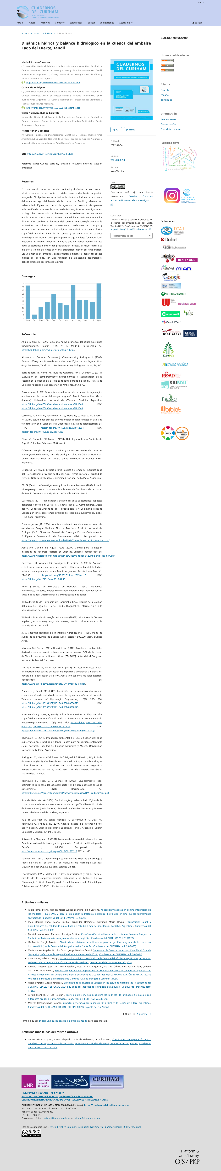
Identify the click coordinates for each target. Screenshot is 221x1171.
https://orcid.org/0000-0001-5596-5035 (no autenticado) (53, 107)
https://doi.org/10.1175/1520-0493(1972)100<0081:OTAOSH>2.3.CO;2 (58, 730)
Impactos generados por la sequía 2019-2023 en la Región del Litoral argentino (106, 1002)
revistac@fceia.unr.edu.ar (56, 1118)
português (166, 99)
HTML (132, 129)
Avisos (32, 22)
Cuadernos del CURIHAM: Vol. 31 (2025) (112, 938)
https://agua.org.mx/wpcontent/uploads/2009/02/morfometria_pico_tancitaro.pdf (65, 540)
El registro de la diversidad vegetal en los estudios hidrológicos (99, 982)
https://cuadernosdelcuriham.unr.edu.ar (106, 1105)
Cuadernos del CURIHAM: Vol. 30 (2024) (120, 954)
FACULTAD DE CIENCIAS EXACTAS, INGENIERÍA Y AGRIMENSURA (57, 1096)
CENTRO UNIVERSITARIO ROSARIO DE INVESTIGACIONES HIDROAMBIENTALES (65, 1099)
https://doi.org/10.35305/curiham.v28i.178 (50, 153)
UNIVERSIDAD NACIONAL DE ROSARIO (43, 1093)
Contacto (60, 22)
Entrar (201, 2)
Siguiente (142, 1013)
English (165, 90)
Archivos (45, 22)
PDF (117, 129)
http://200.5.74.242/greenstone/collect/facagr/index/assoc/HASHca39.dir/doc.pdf (65, 792)
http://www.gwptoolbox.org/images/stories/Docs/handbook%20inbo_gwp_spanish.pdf (68, 555)
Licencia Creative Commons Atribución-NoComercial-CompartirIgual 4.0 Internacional (94, 1126)
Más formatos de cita (123, 235)
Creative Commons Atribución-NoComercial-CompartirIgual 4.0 (131, 200)
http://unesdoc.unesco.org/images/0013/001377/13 (49, 851)
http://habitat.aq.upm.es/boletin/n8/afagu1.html (48, 349)
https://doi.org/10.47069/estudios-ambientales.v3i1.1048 (52, 404)
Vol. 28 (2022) (49, 33)
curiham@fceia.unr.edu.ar (86, 1118)
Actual (20, 22)
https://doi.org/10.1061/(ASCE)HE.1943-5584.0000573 (50, 703)
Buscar (91, 22)
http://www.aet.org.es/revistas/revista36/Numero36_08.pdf (53, 683)
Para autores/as (168, 124)
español (165, 94)
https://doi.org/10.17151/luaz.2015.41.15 (64, 575)
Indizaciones (107, 22)
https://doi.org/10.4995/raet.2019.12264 (62, 427)
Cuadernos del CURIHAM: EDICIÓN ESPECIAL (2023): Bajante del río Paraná (68, 1006)
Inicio (24, 33)
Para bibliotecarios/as (171, 129)
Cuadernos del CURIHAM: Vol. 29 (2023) (114, 946)
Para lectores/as (168, 119)
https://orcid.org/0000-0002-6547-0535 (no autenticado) (53, 82)
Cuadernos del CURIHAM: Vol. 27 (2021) (64, 917)
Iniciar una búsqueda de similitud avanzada (63, 1020)
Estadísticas (76, 22)
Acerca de (125, 22)
